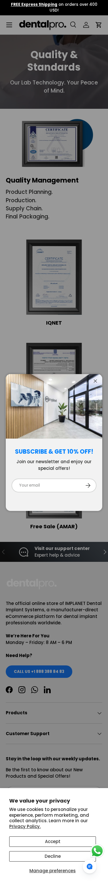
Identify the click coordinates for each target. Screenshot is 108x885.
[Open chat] (89, 866)
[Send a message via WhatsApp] (97, 851)
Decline (53, 856)
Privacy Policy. (25, 826)
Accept (52, 841)
